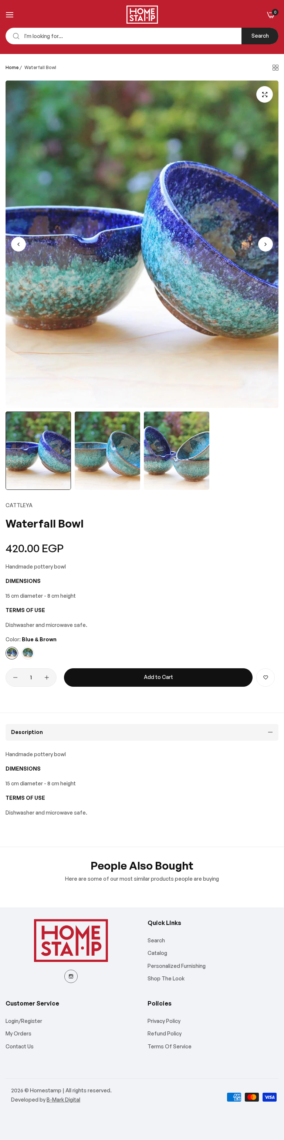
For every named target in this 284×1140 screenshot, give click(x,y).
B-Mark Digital (63, 1099)
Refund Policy (165, 1033)
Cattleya (19, 505)
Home (12, 67)
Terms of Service (170, 1046)
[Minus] (15, 677)
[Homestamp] (142, 15)
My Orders (18, 1033)
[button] (265, 244)
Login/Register (24, 1021)
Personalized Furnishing (177, 966)
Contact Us (20, 1046)
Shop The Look (166, 978)
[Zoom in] (264, 94)
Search (260, 36)
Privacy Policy (164, 1021)
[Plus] (46, 677)
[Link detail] (71, 976)
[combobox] (142, 36)
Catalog (157, 953)
